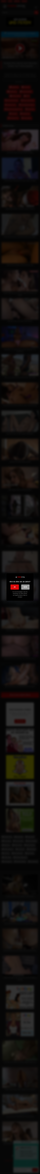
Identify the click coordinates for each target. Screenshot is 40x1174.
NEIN (25, 587)
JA (15, 587)
